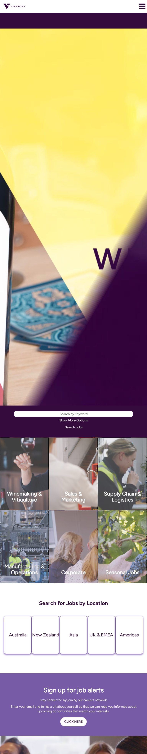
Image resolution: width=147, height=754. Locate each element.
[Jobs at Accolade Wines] (14, 6)
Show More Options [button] (73, 420)
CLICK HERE (73, 722)
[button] (122, 6)
